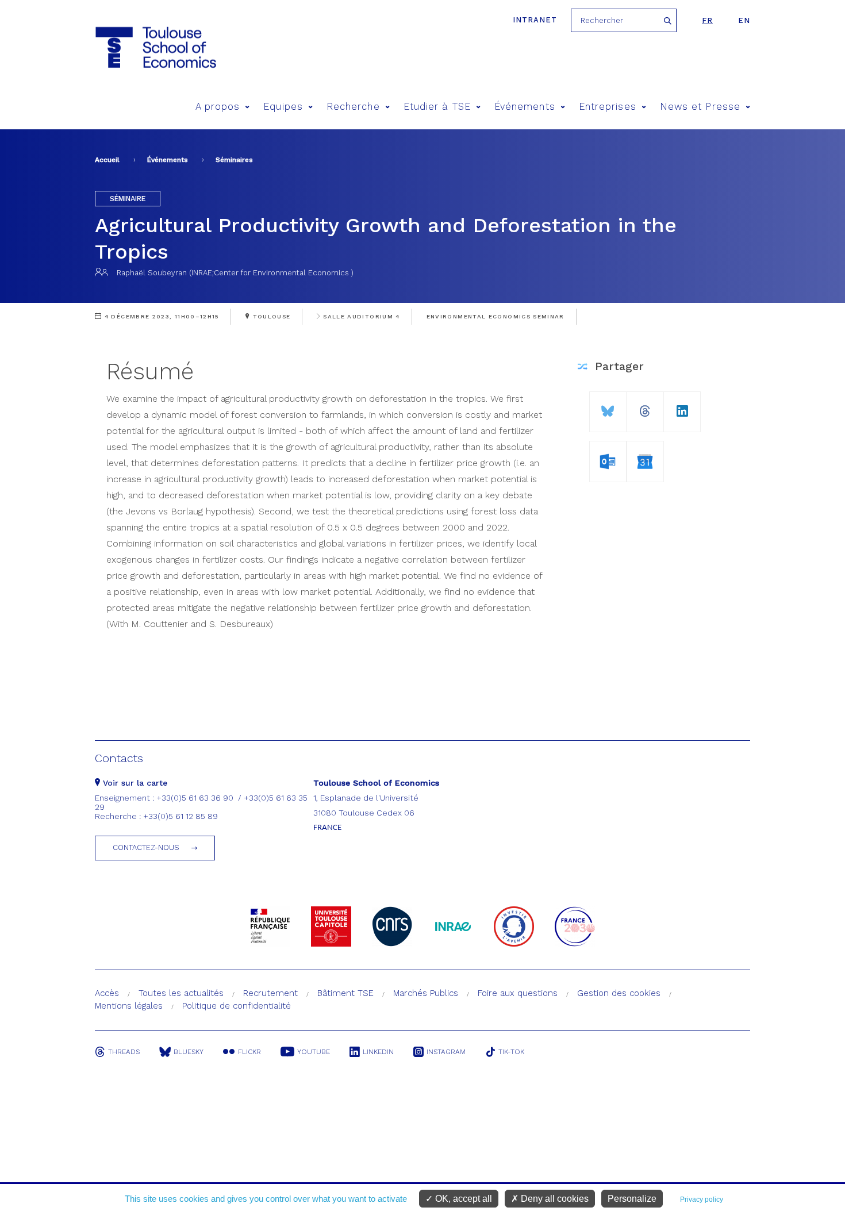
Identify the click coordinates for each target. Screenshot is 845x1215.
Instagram (446, 1052)
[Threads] (645, 407)
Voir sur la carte (133, 782)
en (744, 20)
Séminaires (234, 160)
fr (707, 20)
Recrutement (270, 993)
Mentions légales (129, 1006)
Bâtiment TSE (345, 993)
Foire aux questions (518, 993)
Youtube (313, 1052)
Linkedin (378, 1052)
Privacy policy (701, 1199)
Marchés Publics (425, 993)
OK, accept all (462, 1199)
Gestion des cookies (618, 993)
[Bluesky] (608, 407)
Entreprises (607, 106)
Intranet (535, 20)
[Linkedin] (682, 407)
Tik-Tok (511, 1052)
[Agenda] (608, 459)
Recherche (353, 106)
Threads (124, 1052)
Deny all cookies (553, 1199)
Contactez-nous (146, 847)
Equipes (283, 106)
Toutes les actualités (181, 993)
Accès (107, 993)
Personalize (632, 1199)
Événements (524, 106)
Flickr (249, 1052)
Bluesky (188, 1052)
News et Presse (700, 106)
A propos (217, 106)
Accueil (107, 160)
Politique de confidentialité (236, 1006)
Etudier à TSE (437, 106)
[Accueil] (155, 47)
